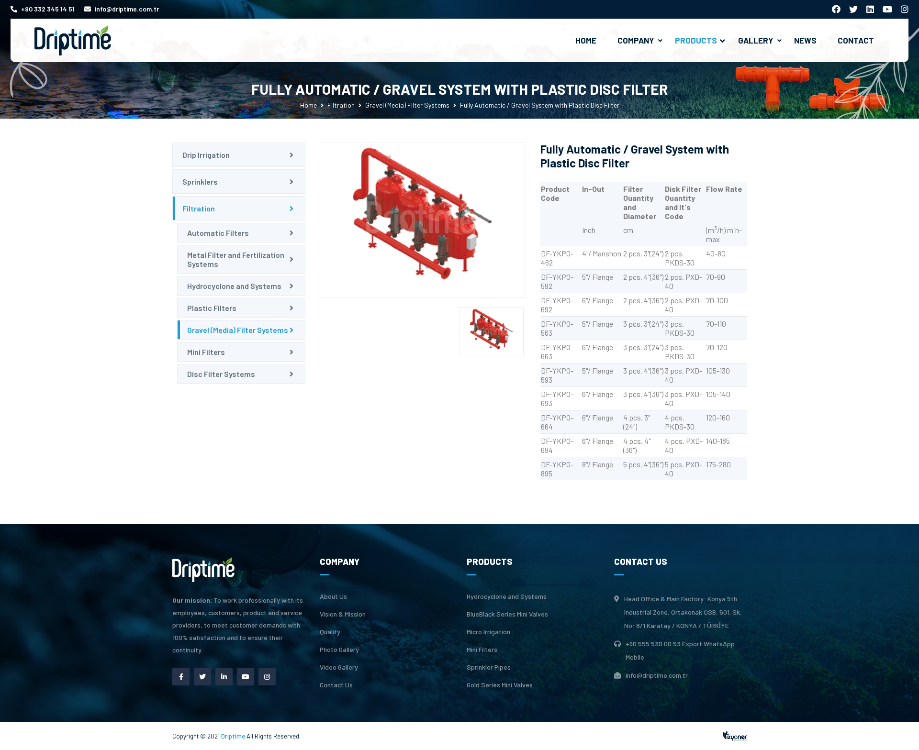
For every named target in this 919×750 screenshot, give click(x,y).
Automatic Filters (218, 232)
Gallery (755, 40)
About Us (333, 596)
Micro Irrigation (488, 632)
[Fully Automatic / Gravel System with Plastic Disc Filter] (423, 220)
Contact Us (336, 685)
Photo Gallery (339, 649)
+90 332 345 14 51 (48, 9)
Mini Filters (206, 351)
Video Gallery (339, 667)
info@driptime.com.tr (127, 9)
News (805, 40)
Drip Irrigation (206, 154)
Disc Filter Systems (221, 373)
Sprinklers (200, 181)
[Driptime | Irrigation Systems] (72, 39)
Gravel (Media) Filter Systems (407, 105)
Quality (330, 632)
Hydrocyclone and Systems (234, 285)
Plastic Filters (211, 307)
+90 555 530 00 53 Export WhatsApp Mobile (680, 650)
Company (635, 40)
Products (696, 40)
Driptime (234, 736)
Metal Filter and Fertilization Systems (235, 259)
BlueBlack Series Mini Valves (507, 614)
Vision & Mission (343, 614)
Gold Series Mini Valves (500, 685)
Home (585, 40)
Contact (856, 40)
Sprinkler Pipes (489, 667)
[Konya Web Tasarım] (735, 735)
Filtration (341, 105)
